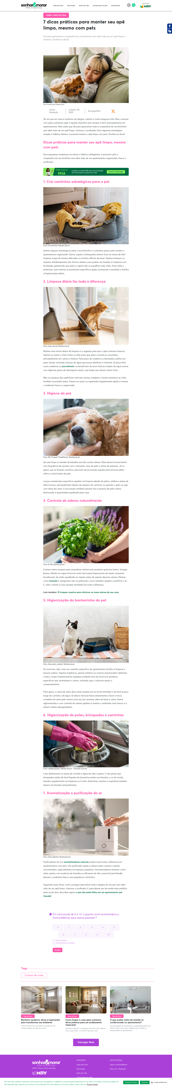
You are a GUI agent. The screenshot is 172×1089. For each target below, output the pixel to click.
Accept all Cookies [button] (131, 1082)
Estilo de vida (84, 5)
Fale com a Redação (118, 1069)
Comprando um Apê (100, 5)
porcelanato (68, 366)
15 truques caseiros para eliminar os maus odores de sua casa (88, 592)
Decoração (71, 5)
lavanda (53, 581)
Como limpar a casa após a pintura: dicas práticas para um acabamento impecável (84, 1022)
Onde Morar (115, 5)
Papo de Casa (58, 5)
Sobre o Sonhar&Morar (118, 1065)
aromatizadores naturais (76, 862)
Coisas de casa (34, 975)
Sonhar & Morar (34, 3)
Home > (49, 15)
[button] (159, 1082)
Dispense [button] (145, 1082)
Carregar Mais (86, 1042)
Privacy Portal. (92, 1084)
